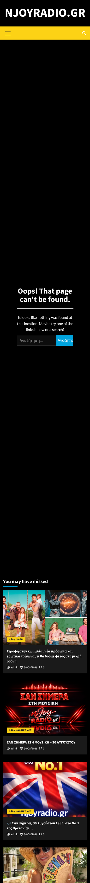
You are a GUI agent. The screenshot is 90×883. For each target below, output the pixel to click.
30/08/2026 (30, 668)
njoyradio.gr (45, 13)
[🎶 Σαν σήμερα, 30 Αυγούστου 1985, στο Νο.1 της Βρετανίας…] (45, 789)
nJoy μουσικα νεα (20, 730)
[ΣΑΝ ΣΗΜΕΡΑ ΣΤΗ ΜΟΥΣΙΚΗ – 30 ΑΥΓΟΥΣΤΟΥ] (45, 708)
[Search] (84, 33)
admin (14, 668)
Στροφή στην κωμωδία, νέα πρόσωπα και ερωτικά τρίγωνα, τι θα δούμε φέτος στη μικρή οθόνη (44, 656)
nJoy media (16, 639)
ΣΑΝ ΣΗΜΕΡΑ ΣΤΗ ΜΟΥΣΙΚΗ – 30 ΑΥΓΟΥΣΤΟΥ (41, 742)
